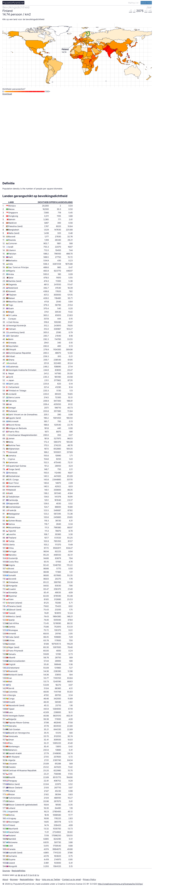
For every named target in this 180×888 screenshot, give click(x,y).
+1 (145, 11)
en (22, 875)
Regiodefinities (18, 870)
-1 (134, 11)
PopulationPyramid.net (13, 2)
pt (35, 875)
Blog (38, 879)
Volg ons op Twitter (51, 879)
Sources (6, 870)
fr (27, 875)
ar (16, 875)
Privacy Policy (89, 879)
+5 (150, 11)
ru (38, 875)
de (19, 875)
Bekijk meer (146, 2)
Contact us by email (71, 879)
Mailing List (133, 2)
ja (31, 875)
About (5, 879)
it (29, 875)
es (25, 875)
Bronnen (14, 879)
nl (33, 875)
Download (7, 94)
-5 (130, 11)
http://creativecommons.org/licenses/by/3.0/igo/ (120, 884)
